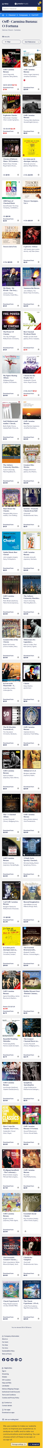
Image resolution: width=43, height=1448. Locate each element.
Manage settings (17, 1444)
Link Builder (5, 1386)
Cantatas (17, 30)
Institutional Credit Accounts (11, 1392)
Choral (10, 30)
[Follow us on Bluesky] (12, 1359)
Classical (11, 15)
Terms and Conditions (9, 1395)
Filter (8, 42)
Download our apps (8, 1412)
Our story (5, 1348)
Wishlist (4, 1377)
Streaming (5, 1374)
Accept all (35, 1444)
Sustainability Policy (8, 1351)
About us (5, 1339)
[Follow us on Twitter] (8, 1359)
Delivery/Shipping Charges (10, 1389)
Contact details (7, 1405)
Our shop (5, 1345)
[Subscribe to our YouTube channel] (21, 1359)
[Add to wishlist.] (18, 89)
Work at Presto (7, 1354)
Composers (23, 15)
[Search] (39, 9)
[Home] (3, 15)
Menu (6, 4)
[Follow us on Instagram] (17, 1359)
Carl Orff (34, 15)
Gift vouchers (6, 1380)
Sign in (4, 1371)
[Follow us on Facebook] (4, 1359)
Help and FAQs (6, 1383)
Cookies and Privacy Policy (10, 1398)
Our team (5, 1342)
